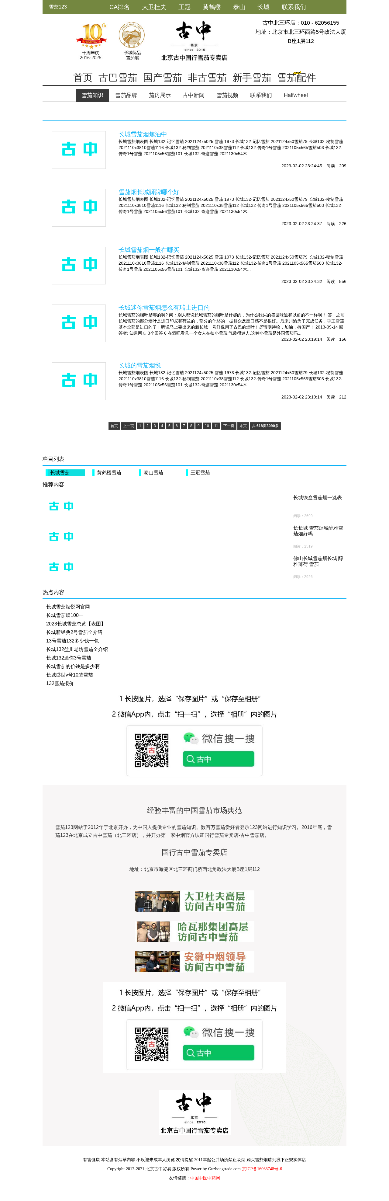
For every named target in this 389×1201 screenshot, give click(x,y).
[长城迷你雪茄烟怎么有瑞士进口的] (79, 323)
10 (207, 426)
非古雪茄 (207, 77)
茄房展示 (160, 95)
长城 (263, 7)
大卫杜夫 (154, 7)
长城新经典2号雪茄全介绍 (74, 632)
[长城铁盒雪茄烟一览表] (61, 507)
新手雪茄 (251, 77)
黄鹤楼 (212, 7)
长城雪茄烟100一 (65, 615)
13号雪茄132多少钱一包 (72, 640)
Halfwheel (296, 95)
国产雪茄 (162, 77)
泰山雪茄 (153, 472)
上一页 (128, 426)
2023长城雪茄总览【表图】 (76, 623)
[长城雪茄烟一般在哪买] (79, 265)
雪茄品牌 (126, 95)
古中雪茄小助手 (130, 21)
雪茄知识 (92, 95)
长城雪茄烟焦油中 (143, 134)
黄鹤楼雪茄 (109, 472)
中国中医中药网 (205, 1178)
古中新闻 (194, 95)
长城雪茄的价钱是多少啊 (73, 666)
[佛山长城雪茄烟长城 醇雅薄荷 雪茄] (61, 568)
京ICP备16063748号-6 (262, 1169)
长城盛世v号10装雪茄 (69, 674)
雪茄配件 (296, 77)
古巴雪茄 (117, 77)
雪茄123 (58, 6)
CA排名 (119, 7)
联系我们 (294, 7)
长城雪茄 (60, 472)
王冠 (184, 7)
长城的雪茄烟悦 (140, 365)
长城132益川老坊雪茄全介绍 (77, 649)
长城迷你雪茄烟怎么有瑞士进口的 (164, 307)
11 (216, 426)
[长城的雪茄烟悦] (79, 381)
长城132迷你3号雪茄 (68, 657)
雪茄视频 (227, 95)
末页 (243, 426)
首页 (83, 77)
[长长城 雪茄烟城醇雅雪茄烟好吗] (61, 537)
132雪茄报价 (60, 683)
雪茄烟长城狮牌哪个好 (149, 192)
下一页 (228, 426)
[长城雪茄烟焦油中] (79, 150)
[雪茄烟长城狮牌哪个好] (79, 208)
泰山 (239, 7)
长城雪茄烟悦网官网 (68, 606)
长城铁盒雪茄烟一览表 (317, 497)
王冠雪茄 (200, 472)
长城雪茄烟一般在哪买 (149, 249)
